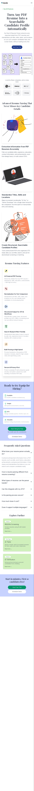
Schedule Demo (17, 436)
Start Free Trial (17, 47)
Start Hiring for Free (17, 429)
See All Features (8, 9)
